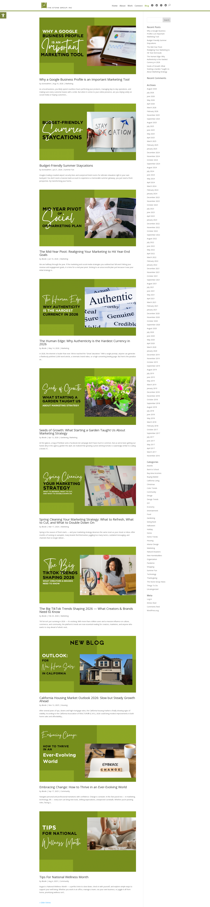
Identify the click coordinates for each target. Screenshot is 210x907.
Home (115, 6)
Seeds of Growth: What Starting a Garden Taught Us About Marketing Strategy (82, 431)
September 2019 (153, 366)
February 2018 (152, 426)
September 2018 (153, 403)
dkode (44, 259)
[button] (3, 15)
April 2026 (151, 104)
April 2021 (151, 298)
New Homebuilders (154, 555)
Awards (150, 466)
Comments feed (153, 607)
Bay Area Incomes (154, 473)
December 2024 (153, 152)
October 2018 (152, 399)
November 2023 (153, 201)
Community (65, 791)
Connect (139, 6)
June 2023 (151, 212)
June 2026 (151, 96)
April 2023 (151, 216)
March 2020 (151, 347)
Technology (151, 574)
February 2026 (152, 111)
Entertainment (152, 510)
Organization (152, 559)
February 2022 (152, 261)
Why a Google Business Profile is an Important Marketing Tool (84, 79)
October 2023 (152, 205)
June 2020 (151, 336)
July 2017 (150, 437)
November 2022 (153, 227)
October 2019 (152, 362)
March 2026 (151, 107)
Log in (149, 599)
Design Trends (152, 499)
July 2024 (150, 171)
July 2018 (150, 411)
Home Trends (152, 537)
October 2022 (152, 231)
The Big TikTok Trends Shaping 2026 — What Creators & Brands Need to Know (86, 610)
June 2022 (151, 246)
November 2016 (153, 456)
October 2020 (152, 321)
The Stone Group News (156, 582)
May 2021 (151, 295)
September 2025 (153, 119)
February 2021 (152, 306)
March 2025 (151, 141)
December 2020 (153, 313)
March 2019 (151, 384)
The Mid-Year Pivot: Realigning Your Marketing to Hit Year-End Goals (84, 253)
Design (149, 495)
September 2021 (153, 280)
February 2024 (152, 190)
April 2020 (151, 343)
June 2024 (151, 175)
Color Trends (152, 488)
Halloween (151, 525)
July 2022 (150, 242)
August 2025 (152, 122)
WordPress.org (153, 610)
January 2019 (152, 388)
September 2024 (153, 164)
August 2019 (152, 369)
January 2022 (152, 265)
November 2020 (153, 317)
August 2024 (152, 167)
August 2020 (152, 328)
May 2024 (151, 178)
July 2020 (150, 332)
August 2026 (152, 89)
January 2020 (152, 351)
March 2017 (151, 452)
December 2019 (153, 355)
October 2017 (152, 429)
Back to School (153, 469)
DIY (148, 503)
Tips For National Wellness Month (63, 877)
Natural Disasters (154, 552)
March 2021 (151, 302)
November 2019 (153, 358)
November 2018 (153, 396)
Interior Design (153, 544)
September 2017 (153, 433)
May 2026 (151, 100)
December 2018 (153, 392)
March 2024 (151, 186)
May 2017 (151, 444)
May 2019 (151, 381)
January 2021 (152, 310)
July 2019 (150, 373)
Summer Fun (69, 169)
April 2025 (151, 137)
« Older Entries (45, 902)
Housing (64, 705)
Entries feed (151, 603)
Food (149, 514)
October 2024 (152, 160)
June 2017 (151, 441)
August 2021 (152, 283)
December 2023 (153, 197)
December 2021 (153, 268)
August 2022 (152, 238)
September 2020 (153, 324)
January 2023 (152, 220)
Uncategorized (152, 589)
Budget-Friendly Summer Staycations (66, 165)
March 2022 (151, 257)
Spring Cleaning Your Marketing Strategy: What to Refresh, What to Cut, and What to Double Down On (86, 521)
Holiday (150, 529)
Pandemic (151, 563)
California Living (153, 480)
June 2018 (151, 414)
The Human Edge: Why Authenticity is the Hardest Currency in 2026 (84, 342)
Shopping (150, 567)
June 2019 (151, 377)
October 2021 (152, 276)
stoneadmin (46, 83)
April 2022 (151, 253)
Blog (147, 6)
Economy (150, 507)
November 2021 (153, 272)
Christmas (151, 484)
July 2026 (150, 92)
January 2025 (152, 149)
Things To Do (152, 585)
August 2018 (152, 407)
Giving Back (151, 522)
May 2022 (151, 250)
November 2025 (153, 115)
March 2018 (151, 422)
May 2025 (151, 134)
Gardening (64, 437)
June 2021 (151, 291)
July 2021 (150, 287)
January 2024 (152, 193)
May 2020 (151, 340)
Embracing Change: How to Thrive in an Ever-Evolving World (83, 787)
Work (130, 6)
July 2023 (150, 209)
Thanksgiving (152, 578)
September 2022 (153, 235)
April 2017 (151, 448)
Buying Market (152, 477)
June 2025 (151, 130)
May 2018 (151, 418)
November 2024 (153, 156)
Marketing (69, 83)
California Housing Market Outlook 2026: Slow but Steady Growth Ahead (87, 699)
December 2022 (153, 223)
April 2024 (151, 182)
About (123, 6)
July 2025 (150, 126)
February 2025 (152, 145)
